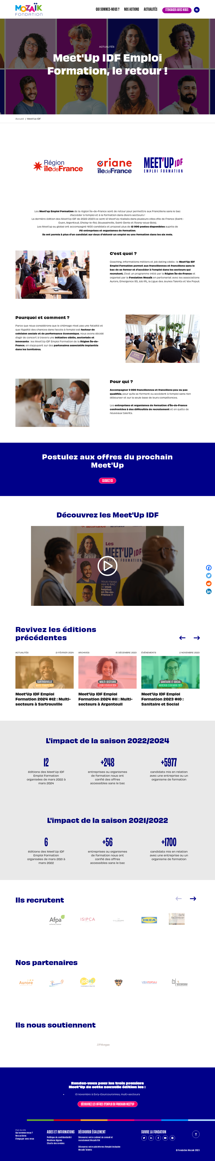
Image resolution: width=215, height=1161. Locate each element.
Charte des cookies (55, 1143)
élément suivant (193, 898)
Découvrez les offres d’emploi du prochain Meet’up (107, 1103)
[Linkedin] (209, 592)
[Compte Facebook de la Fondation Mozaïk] (158, 1138)
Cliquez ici (107, 480)
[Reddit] (209, 584)
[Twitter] (209, 576)
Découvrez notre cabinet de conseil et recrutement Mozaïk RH (95, 1139)
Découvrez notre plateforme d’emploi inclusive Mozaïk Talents (99, 1148)
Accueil (19, 118)
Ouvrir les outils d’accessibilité (197, 9)
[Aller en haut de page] (196, 1134)
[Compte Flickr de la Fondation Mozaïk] (172, 1138)
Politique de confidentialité (59, 1137)
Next (196, 638)
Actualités (150, 8)
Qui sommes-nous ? (107, 8)
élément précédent (178, 898)
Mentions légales (54, 1140)
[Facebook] (209, 568)
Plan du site (20, 1130)
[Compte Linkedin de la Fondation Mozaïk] (151, 1138)
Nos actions (131, 8)
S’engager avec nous (176, 9)
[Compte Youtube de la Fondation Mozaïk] (165, 1138)
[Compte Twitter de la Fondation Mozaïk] (144, 1138)
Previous (182, 638)
